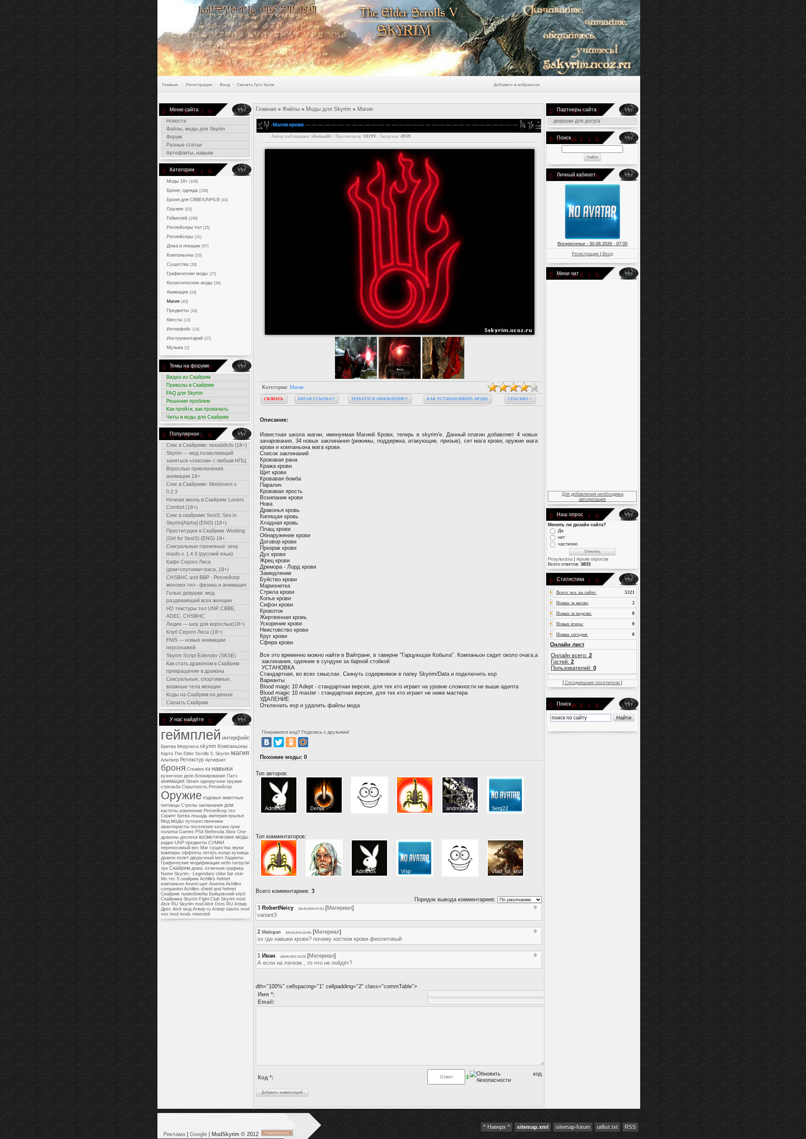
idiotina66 (321, 136)
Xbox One (235, 831)
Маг (204, 847)
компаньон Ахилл (179, 883)
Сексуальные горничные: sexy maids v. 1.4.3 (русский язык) (202, 550)
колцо (224, 852)
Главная (170, 84)
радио (167, 842)
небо (226, 862)
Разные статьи (184, 145)
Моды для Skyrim (328, 109)
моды (177, 821)
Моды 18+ (177, 181)
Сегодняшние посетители (592, 682)
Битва (183, 815)
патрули (240, 862)
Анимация (177, 291)
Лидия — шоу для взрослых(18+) (205, 624)
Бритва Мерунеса (180, 746)
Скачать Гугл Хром (255, 84)
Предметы (178, 310)
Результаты (560, 559)
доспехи (189, 837)
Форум (174, 137)
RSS (630, 1127)
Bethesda (214, 831)
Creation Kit (198, 769)
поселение (202, 826)
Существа (177, 264)
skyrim (208, 746)
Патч (232, 775)
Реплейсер (220, 786)
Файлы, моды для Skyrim (195, 129)
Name (167, 873)
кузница (240, 852)
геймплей (191, 735)
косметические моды (224, 837)
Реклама (175, 1134)
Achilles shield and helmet (210, 888)
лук (164, 868)
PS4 (199, 831)
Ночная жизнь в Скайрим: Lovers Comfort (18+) (205, 503)
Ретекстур (192, 760)
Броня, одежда (182, 190)
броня (173, 768)
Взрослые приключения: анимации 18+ (195, 472)
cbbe (221, 873)
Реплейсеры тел (184, 227)
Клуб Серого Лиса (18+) (194, 632)
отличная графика (224, 868)
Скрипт (168, 815)
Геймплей (177, 217)
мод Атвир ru (197, 908)
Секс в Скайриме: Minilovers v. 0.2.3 (201, 488)
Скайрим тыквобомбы (184, 893)
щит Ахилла (212, 883)
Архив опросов (592, 559)
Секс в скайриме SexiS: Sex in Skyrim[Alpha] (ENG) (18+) (201, 519)
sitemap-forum (572, 1127)
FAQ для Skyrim (184, 393)
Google (198, 1134)
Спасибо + (520, 398)
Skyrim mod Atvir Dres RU (206, 903)
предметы (196, 842)
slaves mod (237, 908)
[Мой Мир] (303, 742)
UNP (179, 842)
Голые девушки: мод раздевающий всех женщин (199, 597)
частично (568, 543)
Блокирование (210, 775)
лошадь (199, 815)
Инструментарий (185, 338)
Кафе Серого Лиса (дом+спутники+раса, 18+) (197, 565)
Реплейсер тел (219, 810)
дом (228, 805)
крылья (236, 815)
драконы (170, 837)
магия (240, 752)
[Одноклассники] (291, 742)
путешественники (204, 821)
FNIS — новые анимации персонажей (195, 644)
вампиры (170, 852)
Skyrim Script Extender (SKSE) (201, 656)
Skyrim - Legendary (194, 873)
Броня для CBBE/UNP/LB (193, 199)
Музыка (175, 347)
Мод (165, 821)
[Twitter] (279, 742)
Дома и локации (183, 245)
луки (235, 826)
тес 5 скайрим (183, 878)
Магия (173, 301)
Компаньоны (180, 254)
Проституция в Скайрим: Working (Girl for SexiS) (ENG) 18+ (205, 534)
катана (222, 826)
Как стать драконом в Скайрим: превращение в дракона (203, 667)
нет (561, 537)
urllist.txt (607, 1127)
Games (186, 831)
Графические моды (187, 273)
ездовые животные (223, 797)
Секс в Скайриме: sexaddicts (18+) (206, 445)
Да (560, 530)
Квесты (174, 319)
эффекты (191, 852)
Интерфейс (179, 328)
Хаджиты (234, 857)
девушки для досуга (576, 121)
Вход (225, 84)
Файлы (291, 109)
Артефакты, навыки (189, 153)
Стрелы (189, 805)
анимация (173, 781)
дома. (197, 868)
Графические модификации (190, 862)
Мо (164, 878)
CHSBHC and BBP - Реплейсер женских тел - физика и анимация (206, 581)
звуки (237, 847)
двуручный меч (206, 857)
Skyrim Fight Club (201, 898)
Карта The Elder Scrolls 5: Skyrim (195, 753)
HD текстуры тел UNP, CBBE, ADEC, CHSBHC (201, 612)
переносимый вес (180, 847)
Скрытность (194, 786)
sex (164, 913)
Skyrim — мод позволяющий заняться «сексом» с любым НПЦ (206, 457)
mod (174, 913)
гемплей (201, 913)
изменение (190, 810)
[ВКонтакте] (267, 742)
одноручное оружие (221, 781)
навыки (222, 768)
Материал (339, 908)
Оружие (175, 208)
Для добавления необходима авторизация (592, 496)
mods (185, 913)
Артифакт (215, 759)
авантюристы (175, 826)
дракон (168, 857)
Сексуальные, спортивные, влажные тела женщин (198, 683)
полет (183, 857)
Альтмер (170, 759)
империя (218, 815)
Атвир (218, 908)
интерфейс (236, 738)
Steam (192, 781)
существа (219, 847)
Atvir (177, 908)
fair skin (235, 873)
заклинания (211, 805)
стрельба (171, 786)
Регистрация (199, 84)
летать (210, 852)
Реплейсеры (180, 236)
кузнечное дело (177, 775)
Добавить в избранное (517, 84)
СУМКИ (216, 842)
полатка (169, 831)
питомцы (170, 805)
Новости (176, 121)
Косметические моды (189, 282)
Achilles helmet (215, 878)
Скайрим (179, 868)
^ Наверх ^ (496, 1127)
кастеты (169, 810)
